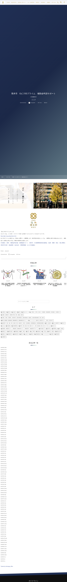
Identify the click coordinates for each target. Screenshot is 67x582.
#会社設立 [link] (16, 245)
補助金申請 (16, 334)
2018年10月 (3, 542)
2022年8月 (2, 447)
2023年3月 (2, 432)
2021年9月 (2, 469)
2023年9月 (2, 420)
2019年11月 (3, 515)
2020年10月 (3, 492)
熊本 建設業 (48, 323)
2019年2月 (2, 534)
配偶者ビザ (4, 331)
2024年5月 (2, 403)
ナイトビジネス (45, 334)
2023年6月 (2, 426)
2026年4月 (2, 355)
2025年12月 (3, 364)
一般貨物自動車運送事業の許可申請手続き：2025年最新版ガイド (39, 284)
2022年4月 (2, 455)
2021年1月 (2, 486)
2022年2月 (2, 459)
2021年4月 (2, 480)
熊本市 (9, 312)
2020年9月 (2, 494)
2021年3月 (2, 482)
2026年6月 (2, 351)
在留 (28, 331)
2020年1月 (2, 511)
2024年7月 (2, 399)
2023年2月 (2, 434)
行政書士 (3, 312)
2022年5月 (2, 453)
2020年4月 (2, 505)
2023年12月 (3, 413)
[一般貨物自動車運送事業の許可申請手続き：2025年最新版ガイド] (39, 274)
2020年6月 (2, 500)
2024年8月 (2, 397)
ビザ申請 (44, 331)
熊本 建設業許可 (56, 323)
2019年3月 (2, 532)
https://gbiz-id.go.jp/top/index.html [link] (8, 236)
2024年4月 (2, 405)
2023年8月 (2, 422)
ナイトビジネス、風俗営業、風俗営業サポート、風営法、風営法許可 (41, 320)
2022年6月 (2, 451)
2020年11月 (3, 490)
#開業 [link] (53, 242)
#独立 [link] (57, 242)
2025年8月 (2, 372)
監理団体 (38, 331)
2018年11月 (3, 540)
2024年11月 (3, 391)
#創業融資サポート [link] (23, 242)
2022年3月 (2, 457)
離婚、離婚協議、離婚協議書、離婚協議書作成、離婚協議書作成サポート (14, 320)
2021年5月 (2, 478)
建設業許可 (10, 334)
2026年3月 (2, 357)
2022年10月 (3, 442)
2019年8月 (2, 521)
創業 (21, 334)
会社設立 (14, 312)
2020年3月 (2, 507)
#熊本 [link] (7, 242)
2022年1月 (2, 461)
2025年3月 (2, 382)
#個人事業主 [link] (62, 242)
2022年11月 (3, 440)
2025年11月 (3, 366)
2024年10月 (3, 393)
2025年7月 (2, 374)
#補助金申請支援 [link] (14, 242)
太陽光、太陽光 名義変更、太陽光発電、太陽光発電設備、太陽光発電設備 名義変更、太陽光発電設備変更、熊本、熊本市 (23, 317)
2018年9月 (2, 544)
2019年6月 (2, 525)
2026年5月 (2, 353)
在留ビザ (63, 323)
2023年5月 (2, 428)
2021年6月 (2, 476)
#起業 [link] (49, 242)
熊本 (19, 312)
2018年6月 (2, 550)
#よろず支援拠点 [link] (31, 245)
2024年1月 (2, 411)
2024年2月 (2, 409)
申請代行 (48, 328)
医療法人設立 (59, 331)
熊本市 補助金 (51, 331)
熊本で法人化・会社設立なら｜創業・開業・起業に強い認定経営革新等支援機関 (55, 284)
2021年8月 (2, 471)
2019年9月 (2, 519)
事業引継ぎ (10, 331)
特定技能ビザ (42, 328)
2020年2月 (2, 509)
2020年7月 (2, 498)
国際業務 (54, 328)
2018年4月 (2, 554)
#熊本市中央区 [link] (4, 245)
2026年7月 (2, 349)
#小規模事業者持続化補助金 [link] (40, 242)
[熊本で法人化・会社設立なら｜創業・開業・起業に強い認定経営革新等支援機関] (55, 274)
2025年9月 (2, 370)
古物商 (52, 334)
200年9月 (2, 561)
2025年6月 (2, 376)
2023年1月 (2, 436)
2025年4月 (2, 380)
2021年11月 (3, 465)
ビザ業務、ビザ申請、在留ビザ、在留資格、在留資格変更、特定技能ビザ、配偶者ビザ (45, 312)
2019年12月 (3, 513)
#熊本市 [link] (31, 242)
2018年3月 (2, 556)
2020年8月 (2, 496)
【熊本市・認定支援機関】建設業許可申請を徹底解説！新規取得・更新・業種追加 (8, 284)
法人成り (26, 334)
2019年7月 (2, 523)
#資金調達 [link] (11, 245)
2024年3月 (2, 407)
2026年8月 (2, 347)
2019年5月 (2, 527)
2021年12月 (3, 463)
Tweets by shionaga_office (7, 566)
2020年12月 (3, 488)
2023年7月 (2, 424)
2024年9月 (2, 395)
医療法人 (3, 334)
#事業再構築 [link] (23, 245)
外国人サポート (25, 312)
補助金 (32, 334)
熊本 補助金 (61, 328)
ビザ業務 (32, 331)
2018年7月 (2, 548)
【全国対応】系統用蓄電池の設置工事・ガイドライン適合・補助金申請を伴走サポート (23, 284)
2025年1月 (2, 386)
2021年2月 (2, 484)
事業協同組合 (38, 334)
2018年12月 (3, 538)
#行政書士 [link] (3, 242)
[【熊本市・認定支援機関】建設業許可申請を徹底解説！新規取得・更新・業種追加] (8, 274)
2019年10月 (3, 517)
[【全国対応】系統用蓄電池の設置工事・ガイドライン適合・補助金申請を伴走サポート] (23, 274)
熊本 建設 (23, 331)
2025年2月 (2, 384)
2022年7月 (2, 449)
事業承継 (57, 334)
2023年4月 (2, 430)
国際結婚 (16, 331)
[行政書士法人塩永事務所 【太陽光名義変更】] (3, 2)
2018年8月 (2, 546)
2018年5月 (2, 552)
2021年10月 (3, 467)
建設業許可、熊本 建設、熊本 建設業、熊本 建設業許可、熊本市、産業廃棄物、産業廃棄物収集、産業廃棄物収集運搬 (22, 323)
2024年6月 (2, 401)
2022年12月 (3, 438)
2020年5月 (2, 503)
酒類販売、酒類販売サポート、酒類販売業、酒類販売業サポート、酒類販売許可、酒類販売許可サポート (19, 328)
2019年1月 (2, 536)
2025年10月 (3, 368)
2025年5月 (2, 378)
